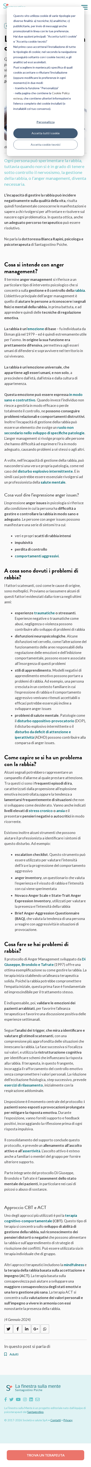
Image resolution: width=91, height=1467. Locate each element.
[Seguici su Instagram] (25, 1399)
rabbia (79, 290)
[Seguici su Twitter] (11, 1399)
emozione (35, 329)
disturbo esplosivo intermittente (45, 471)
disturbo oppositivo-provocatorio (45, 721)
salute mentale (53, 482)
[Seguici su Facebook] (5, 1399)
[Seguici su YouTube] (18, 1399)
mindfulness (74, 1265)
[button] (84, 7)
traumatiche (44, 613)
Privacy (68, 1420)
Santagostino (35, 1412)
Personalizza (46, 122)
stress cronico (41, 810)
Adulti (13, 1354)
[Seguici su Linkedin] (31, 1399)
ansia (60, 810)
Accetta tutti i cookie (46, 133)
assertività (31, 1151)
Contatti (55, 1420)
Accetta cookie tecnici (45, 144)
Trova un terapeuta (46, 1455)
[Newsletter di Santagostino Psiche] (37, 1399)
